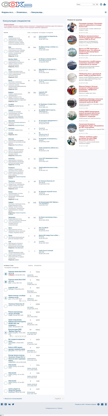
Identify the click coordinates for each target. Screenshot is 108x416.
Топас (10, 235)
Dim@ (16, 56)
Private (41, 237)
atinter (40, 149)
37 (18, 336)
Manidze (41, 229)
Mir (40, 169)
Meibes (10, 148)
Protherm (11, 167)
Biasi (9, 70)
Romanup (41, 93)
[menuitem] (101, 4)
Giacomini (11, 121)
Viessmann (11, 217)
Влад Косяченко (43, 134)
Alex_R (41, 252)
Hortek (10, 133)
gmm (9, 299)
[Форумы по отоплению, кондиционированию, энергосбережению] (28, 6)
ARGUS (17, 66)
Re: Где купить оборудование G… (48, 120)
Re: (39, 133)
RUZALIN (10, 178)
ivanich (41, 81)
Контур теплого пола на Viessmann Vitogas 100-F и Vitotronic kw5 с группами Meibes (16, 357)
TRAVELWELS (42, 111)
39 (22, 336)
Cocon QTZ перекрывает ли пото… (49, 158)
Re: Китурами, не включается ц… (48, 138)
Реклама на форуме (90, 404)
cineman (41, 193)
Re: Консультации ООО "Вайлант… (49, 202)
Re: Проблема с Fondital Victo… (48, 104)
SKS (40, 218)
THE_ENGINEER (43, 203)
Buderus (11, 92)
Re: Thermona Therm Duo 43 (46, 181)
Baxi (9, 47)
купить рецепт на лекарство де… (48, 36)
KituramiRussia (19, 145)
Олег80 (41, 241)
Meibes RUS (18, 155)
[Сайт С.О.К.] (17, 4)
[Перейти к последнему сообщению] (33, 275)
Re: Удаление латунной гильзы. (48, 191)
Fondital (11, 104)
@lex (16, 89)
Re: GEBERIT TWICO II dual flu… (47, 110)
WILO (10, 228)
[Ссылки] (106, 12)
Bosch (10, 80)
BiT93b (41, 71)
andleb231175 (11, 362)
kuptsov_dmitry (12, 366)
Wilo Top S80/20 (43, 227)
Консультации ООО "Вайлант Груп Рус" (14, 330)
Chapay (10, 315)
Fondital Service (19, 106)
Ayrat (16, 188)
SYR (9, 242)
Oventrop (11, 158)
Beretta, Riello (12, 59)
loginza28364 (11, 342)
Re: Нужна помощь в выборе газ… (49, 47)
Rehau (10, 192)
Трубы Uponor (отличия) (46, 250)
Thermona (11, 181)
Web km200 (12, 365)
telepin (41, 160)
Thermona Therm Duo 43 (16, 304)
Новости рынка (74, 20)
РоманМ (41, 128)
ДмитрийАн (11, 350)
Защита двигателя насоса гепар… (48, 167)
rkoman (10, 305)
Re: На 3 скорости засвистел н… (48, 80)
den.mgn (41, 182)
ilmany (29, 283)
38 (20, 336)
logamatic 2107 (43, 92)
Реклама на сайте (80, 404)
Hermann (11, 128)
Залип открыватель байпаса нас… (49, 148)
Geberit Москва (19, 117)
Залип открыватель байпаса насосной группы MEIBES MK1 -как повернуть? (17, 322)
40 (25, 336)
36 (16, 336)
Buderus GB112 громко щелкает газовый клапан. (16, 348)
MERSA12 (41, 48)
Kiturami (11, 139)
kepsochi (29, 275)
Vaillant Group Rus (21, 176)
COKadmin (11, 275)
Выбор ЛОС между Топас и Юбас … (49, 235)
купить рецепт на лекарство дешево (14, 389)
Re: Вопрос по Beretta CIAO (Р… (48, 59)
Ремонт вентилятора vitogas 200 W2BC (15, 312)
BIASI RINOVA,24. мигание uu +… (48, 69)
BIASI (16, 77)
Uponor (10, 251)
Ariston (10, 36)
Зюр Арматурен (19, 247)
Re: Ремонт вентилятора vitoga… (48, 217)
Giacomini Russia (19, 125)
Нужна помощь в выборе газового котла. (16, 296)
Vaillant (10, 202)
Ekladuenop (42, 38)
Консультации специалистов (16, 20)
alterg (40, 140)
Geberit (10, 110)
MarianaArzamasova (44, 60)
